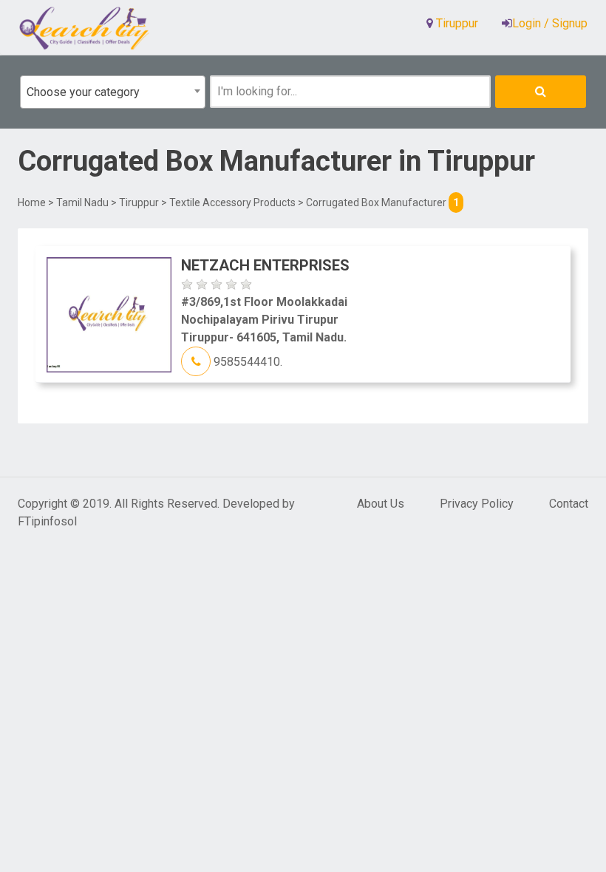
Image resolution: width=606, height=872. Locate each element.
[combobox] (112, 92)
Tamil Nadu (82, 202)
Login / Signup (550, 23)
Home (32, 202)
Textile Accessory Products (232, 202)
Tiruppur (139, 202)
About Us (380, 504)
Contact (568, 504)
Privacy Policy (477, 504)
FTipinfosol (47, 521)
